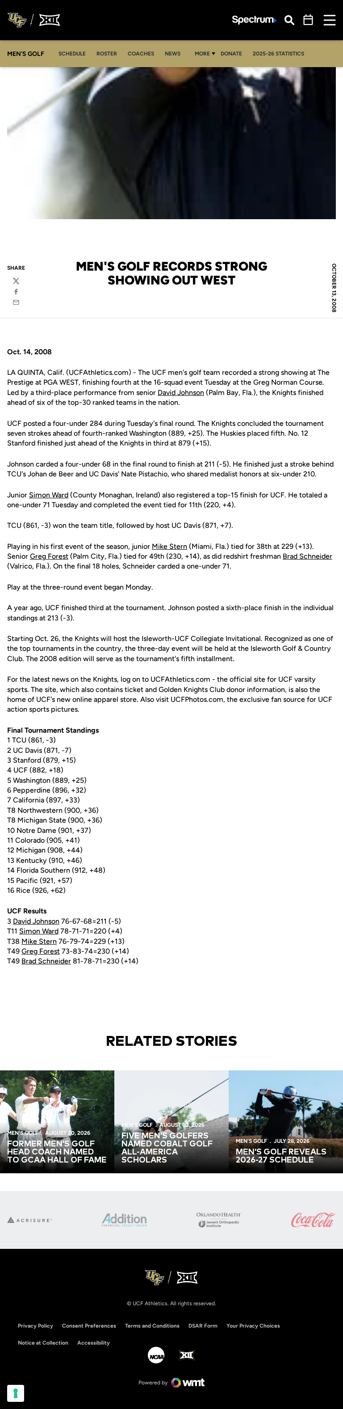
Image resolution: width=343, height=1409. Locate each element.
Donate (231, 54)
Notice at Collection (43, 1343)
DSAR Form (203, 1326)
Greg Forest (49, 556)
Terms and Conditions (152, 1326)
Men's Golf (22, 1133)
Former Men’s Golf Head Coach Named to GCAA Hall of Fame (57, 1152)
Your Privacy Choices (253, 1326)
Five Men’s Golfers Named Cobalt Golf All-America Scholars (167, 1148)
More (202, 54)
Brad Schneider (307, 556)
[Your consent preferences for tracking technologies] (15, 1393)
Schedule (72, 54)
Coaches (141, 54)
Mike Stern (169, 546)
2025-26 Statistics (278, 54)
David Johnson (181, 392)
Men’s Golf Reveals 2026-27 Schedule (281, 1156)
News (172, 54)
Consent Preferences (89, 1326)
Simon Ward (48, 495)
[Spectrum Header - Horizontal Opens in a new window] (254, 20)
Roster (106, 54)
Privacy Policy (35, 1326)
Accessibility (93, 1342)
